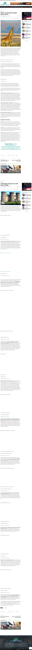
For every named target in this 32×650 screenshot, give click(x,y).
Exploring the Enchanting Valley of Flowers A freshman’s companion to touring (28, 35)
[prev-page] (1, 174)
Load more (26, 40)
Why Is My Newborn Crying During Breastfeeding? (11, 172)
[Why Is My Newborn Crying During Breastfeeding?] (10, 169)
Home (1, 9)
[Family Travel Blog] (4, 3)
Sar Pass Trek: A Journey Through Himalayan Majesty (28, 38)
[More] (17, 18)
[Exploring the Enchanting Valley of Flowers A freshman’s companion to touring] (23, 34)
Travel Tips (4, 9)
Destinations (17, 170)
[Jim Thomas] (1, 16)
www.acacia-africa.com (14, 146)
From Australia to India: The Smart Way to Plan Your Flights (17, 172)
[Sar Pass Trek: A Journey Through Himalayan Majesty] (23, 37)
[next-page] (2, 174)
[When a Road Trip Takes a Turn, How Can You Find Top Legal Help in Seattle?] (4, 169)
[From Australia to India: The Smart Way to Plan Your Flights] (17, 169)
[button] (30, 7)
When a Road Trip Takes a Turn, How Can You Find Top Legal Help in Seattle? (4, 172)
